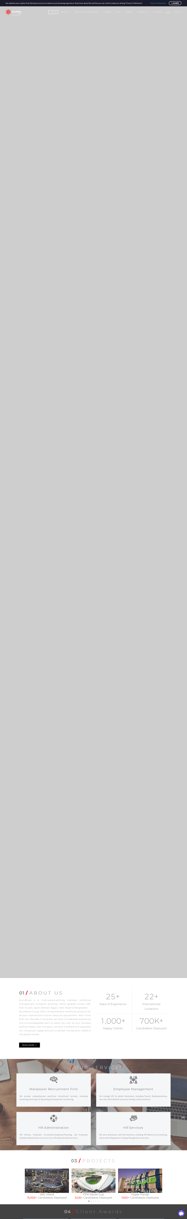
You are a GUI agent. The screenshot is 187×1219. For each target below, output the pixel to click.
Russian (157, 12)
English (179, 12)
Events (129, 12)
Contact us (143, 12)
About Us (65, 12)
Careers (107, 12)
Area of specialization (86, 12)
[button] (22, 1183)
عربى (168, 12)
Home (53, 12)
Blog (118, 12)
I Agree (175, 3)
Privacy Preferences (158, 3)
